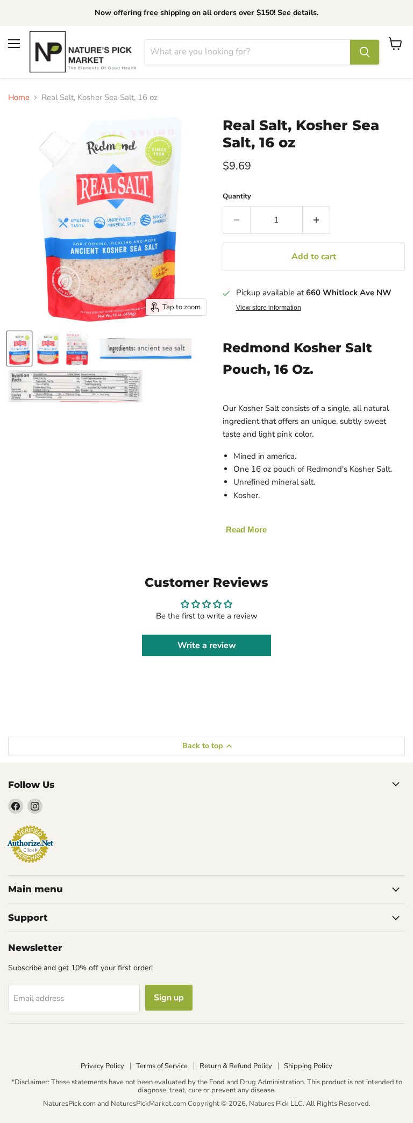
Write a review (206, 645)
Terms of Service (162, 1066)
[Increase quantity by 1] (316, 220)
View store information (268, 307)
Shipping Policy (308, 1066)
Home (19, 97)
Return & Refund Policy (236, 1066)
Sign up (169, 998)
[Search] (364, 52)
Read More (246, 529)
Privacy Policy (102, 1066)
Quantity (237, 197)
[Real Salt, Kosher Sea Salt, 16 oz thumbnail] (19, 348)
